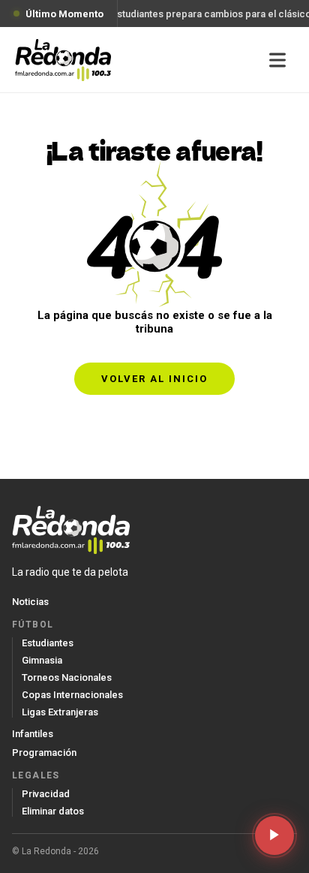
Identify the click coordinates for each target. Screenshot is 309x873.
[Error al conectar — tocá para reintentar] (274, 835)
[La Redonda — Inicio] (63, 60)
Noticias (30, 601)
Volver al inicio (154, 378)
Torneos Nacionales (67, 677)
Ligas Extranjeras (60, 712)
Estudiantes (48, 643)
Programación (44, 752)
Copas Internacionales (72, 694)
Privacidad (46, 793)
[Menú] (277, 60)
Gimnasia (42, 660)
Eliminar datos (53, 811)
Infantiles (32, 733)
